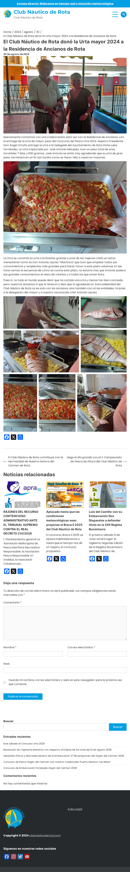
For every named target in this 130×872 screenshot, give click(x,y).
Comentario (12, 602)
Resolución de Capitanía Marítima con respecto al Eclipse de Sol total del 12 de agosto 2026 (57, 749)
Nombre (9, 647)
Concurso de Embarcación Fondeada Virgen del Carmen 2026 (40, 768)
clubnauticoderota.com (45, 835)
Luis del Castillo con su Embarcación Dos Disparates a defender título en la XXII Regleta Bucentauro (105, 520)
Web (6, 664)
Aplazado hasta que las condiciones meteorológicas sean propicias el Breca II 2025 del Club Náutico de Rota (64, 520)
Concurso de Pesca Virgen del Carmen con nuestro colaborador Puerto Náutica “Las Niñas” (57, 762)
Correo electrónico (81, 647)
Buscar (8, 721)
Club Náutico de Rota (42, 12)
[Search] (124, 14)
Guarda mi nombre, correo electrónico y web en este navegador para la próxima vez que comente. (65, 682)
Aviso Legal (75, 809)
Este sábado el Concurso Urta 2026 (24, 743)
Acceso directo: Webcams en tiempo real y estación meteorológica (65, 4)
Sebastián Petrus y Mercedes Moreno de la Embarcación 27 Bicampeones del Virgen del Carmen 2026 (63, 756)
